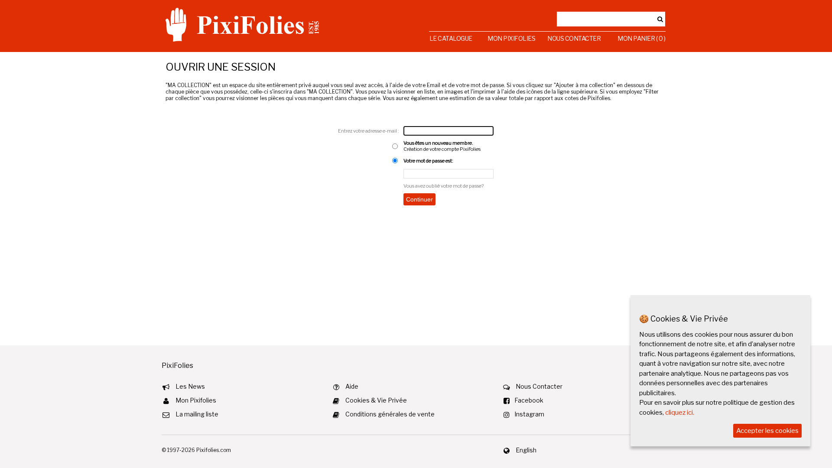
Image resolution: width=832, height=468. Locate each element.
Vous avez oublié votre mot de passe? (443, 186)
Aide (351, 386)
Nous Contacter (574, 38)
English (526, 450)
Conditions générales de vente (390, 414)
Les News (190, 386)
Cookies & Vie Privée (376, 400)
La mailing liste (197, 414)
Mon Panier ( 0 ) (641, 38)
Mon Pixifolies (511, 38)
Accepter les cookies (767, 431)
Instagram (529, 414)
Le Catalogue (450, 38)
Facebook (528, 400)
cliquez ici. (679, 412)
